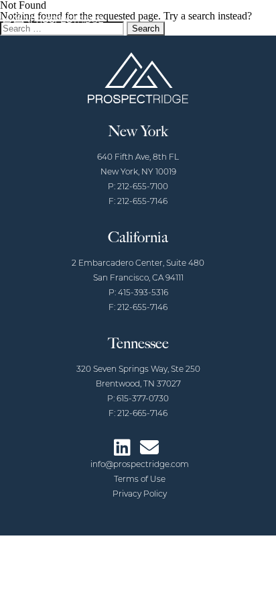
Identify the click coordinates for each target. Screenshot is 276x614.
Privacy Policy (140, 495)
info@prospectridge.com (139, 465)
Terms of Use (139, 480)
